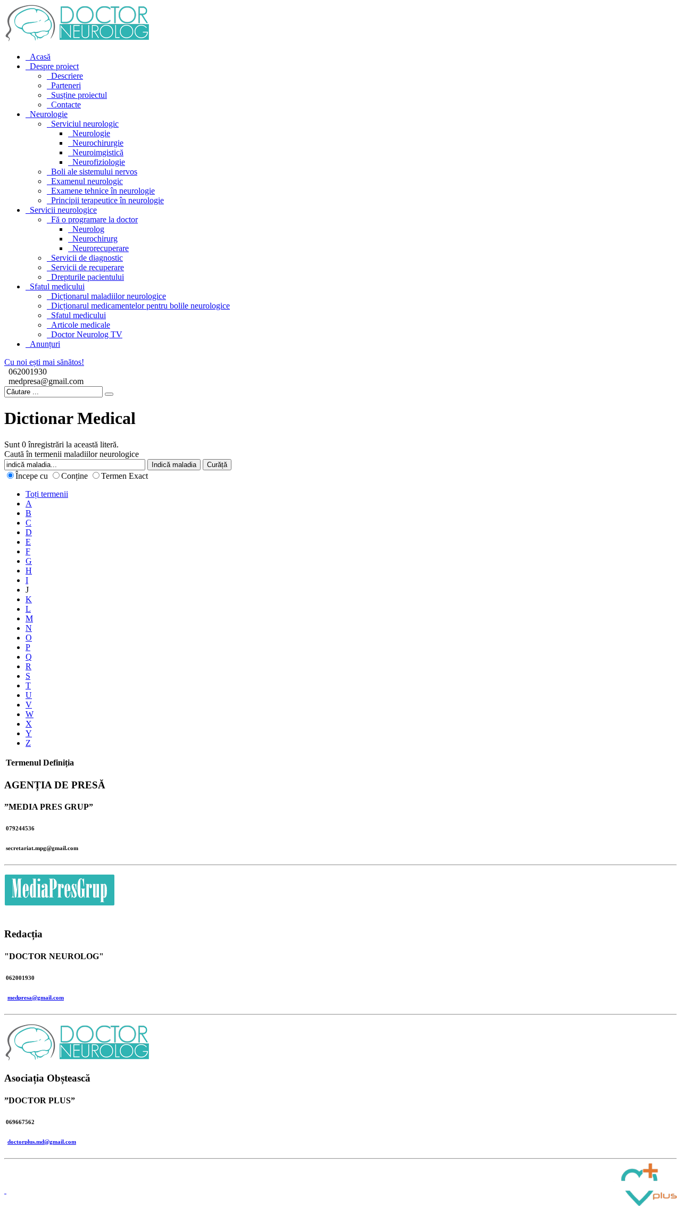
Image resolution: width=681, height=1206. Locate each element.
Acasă (40, 56)
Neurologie (49, 114)
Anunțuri (45, 343)
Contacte (66, 104)
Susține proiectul (79, 94)
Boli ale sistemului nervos (94, 171)
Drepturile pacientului (87, 276)
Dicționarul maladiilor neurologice (108, 296)
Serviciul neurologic (85, 123)
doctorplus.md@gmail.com (41, 1141)
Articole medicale (80, 324)
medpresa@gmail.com (35, 997)
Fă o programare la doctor (94, 219)
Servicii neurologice (63, 209)
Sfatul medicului (57, 286)
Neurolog (88, 229)
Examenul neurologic (87, 181)
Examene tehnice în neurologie (103, 190)
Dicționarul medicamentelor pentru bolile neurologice (140, 305)
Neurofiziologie (98, 162)
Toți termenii (47, 493)
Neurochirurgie (97, 142)
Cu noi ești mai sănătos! (44, 362)
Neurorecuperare (100, 248)
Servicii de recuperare (87, 267)
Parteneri (66, 85)
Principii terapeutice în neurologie (107, 200)
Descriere (67, 75)
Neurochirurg (95, 238)
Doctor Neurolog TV (86, 334)
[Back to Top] (5, 1190)
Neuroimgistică (97, 152)
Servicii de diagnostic (87, 257)
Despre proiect (54, 66)
